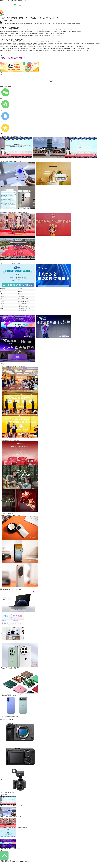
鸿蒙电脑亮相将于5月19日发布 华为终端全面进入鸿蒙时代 (10, 589)
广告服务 (5, 860)
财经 (18, 0)
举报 (1, 74)
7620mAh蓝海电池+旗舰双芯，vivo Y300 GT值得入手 (10, 515)
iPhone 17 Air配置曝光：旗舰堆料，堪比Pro (10, 716)
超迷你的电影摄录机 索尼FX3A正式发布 (7, 719)
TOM (1, 438)
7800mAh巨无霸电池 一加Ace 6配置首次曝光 (10, 667)
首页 (1, 0)
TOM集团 (2, 860)
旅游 (10, 0)
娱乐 (4, 0)
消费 (21, 0)
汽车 (23, 0)
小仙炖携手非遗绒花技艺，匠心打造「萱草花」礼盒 (9, 440)
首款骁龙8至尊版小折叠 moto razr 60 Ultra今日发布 (11, 694)
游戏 (8, 0)
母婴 (14, 0)
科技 (25, 0)
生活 (12, 0)
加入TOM (9, 860)
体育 (6, 0)
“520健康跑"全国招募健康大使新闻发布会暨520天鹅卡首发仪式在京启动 (13, 366)
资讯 (3, 0)
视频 (16, 0)
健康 (20, 0)
